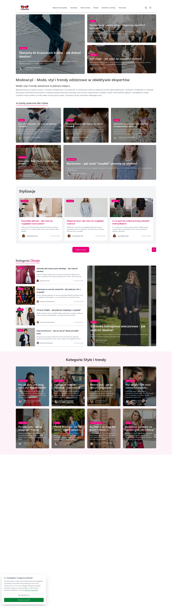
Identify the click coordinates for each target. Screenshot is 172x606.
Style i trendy (85, 8)
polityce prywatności (31, 590)
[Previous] (148, 249)
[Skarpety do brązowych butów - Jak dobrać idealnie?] (50, 44)
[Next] (154, 249)
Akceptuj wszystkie (24, 600)
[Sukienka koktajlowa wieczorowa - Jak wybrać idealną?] (121, 306)
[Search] (146, 8)
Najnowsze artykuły (60, 8)
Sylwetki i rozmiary (108, 8)
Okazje (95, 8)
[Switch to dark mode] (150, 7)
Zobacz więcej (81, 250)
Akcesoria (122, 8)
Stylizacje (73, 8)
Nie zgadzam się (23, 595)
